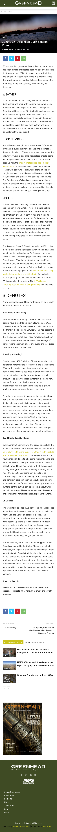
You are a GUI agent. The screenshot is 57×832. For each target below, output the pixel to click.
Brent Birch (8, 49)
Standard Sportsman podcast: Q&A (35, 675)
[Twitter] (11, 58)
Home (3, 12)
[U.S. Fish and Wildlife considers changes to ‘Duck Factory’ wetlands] (9, 652)
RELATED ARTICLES (13, 642)
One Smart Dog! (9, 627)
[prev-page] (4, 688)
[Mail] (31, 775)
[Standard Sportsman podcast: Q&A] (9, 678)
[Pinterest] (17, 58)
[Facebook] (5, 58)
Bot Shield (47, 826)
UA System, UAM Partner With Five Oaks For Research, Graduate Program (41, 630)
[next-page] (8, 688)
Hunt (10, 12)
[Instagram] (26, 775)
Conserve (6, 669)
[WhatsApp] (23, 58)
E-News (5, 656)
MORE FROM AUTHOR (34, 642)
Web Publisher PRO (21, 826)
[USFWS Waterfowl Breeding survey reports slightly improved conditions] (9, 665)
